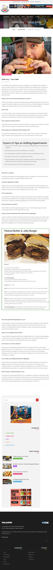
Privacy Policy (5, 537)
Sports (23, 16)
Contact (32, 1)
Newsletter (37, 1)
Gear (18, 16)
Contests (37, 16)
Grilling (13, 16)
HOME (13, 29)
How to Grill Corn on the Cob (20, 471)
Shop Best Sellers (16, 1)
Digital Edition (31, 552)
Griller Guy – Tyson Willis (10, 79)
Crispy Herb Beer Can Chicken (20, 456)
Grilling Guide (21, 29)
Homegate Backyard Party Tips (21, 479)
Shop (4, 552)
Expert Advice (30, 16)
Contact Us (31, 559)
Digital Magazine (25, 1)
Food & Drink (6, 16)
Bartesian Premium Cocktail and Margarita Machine (26, 464)
